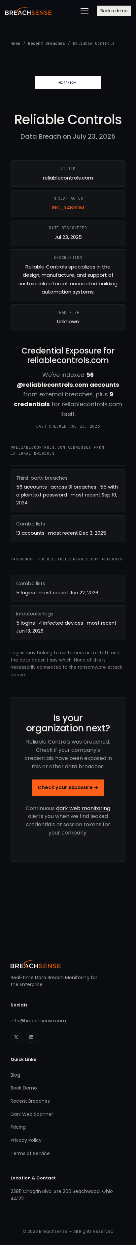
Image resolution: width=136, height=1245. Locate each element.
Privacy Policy (26, 1140)
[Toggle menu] (84, 11)
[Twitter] (16, 1037)
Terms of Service (30, 1153)
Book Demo (24, 1088)
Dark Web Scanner (32, 1114)
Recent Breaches (46, 43)
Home (15, 43)
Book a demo (113, 11)
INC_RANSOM (68, 207)
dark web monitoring (83, 808)
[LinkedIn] (31, 1037)
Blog (15, 1075)
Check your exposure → (68, 787)
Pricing (18, 1127)
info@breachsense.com (38, 1020)
